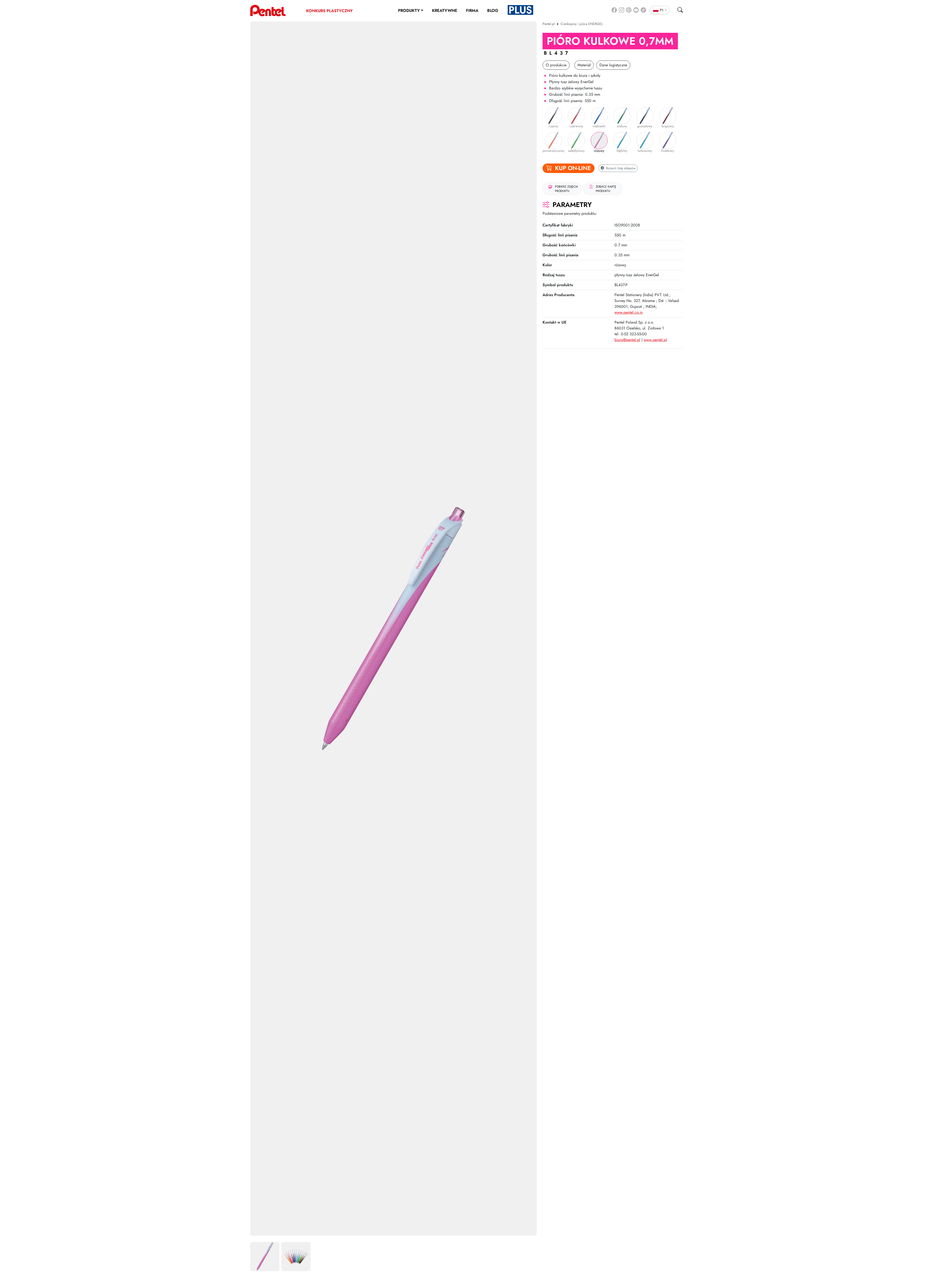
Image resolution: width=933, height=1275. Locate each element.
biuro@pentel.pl (627, 340)
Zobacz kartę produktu (606, 188)
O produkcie (556, 65)
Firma (472, 10)
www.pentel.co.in (628, 312)
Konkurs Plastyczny (329, 11)
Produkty (409, 10)
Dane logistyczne (613, 65)
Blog (492, 10)
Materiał (584, 65)
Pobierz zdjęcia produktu (566, 188)
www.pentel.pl (655, 340)
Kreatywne (444, 10)
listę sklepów (621, 168)
